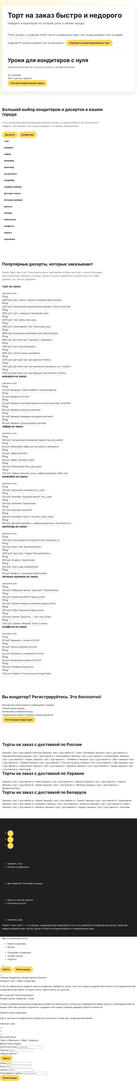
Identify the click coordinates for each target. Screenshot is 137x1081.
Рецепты (11, 959)
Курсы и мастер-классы (20, 900)
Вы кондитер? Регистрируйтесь (17, 995)
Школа (10, 947)
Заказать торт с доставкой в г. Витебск (23, 807)
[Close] (1, 1027)
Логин (3, 1063)
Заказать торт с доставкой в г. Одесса (105, 781)
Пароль (4, 1050)
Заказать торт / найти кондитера (17, 981)
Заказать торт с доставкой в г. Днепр (22, 785)
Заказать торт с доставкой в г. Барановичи (108, 800)
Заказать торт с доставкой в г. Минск (22, 800)
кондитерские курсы (27, 83)
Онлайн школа (15, 956)
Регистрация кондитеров (19, 719)
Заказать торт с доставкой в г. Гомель (63, 800)
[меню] (3, 965)
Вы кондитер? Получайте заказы (24, 883)
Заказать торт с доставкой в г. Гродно (65, 807)
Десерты (10, 134)
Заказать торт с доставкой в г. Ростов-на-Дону (54, 762)
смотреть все (9, 293)
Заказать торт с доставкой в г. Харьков (62, 781)
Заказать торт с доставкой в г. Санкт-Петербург (68, 752)
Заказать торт (15, 863)
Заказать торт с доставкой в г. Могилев (108, 807)
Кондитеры (28, 134)
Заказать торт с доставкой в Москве (22, 752)
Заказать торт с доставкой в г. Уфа (99, 762)
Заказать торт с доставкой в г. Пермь (97, 766)
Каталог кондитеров (18, 867)
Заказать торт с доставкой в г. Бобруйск (24, 803)
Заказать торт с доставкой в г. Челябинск (55, 759)
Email (2, 1066)
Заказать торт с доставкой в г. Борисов (68, 803)
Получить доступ (16, 903)
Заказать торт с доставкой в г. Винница (64, 785)
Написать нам (14, 919)
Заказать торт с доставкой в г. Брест (110, 803)
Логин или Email (8, 1046)
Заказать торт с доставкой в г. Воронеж (54, 766)
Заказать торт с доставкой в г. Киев (21, 781)
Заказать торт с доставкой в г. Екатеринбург (95, 756)
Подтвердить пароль (11, 1073)
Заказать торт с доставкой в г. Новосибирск (46, 756)
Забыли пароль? (8, 1053)
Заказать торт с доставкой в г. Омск (98, 759)
